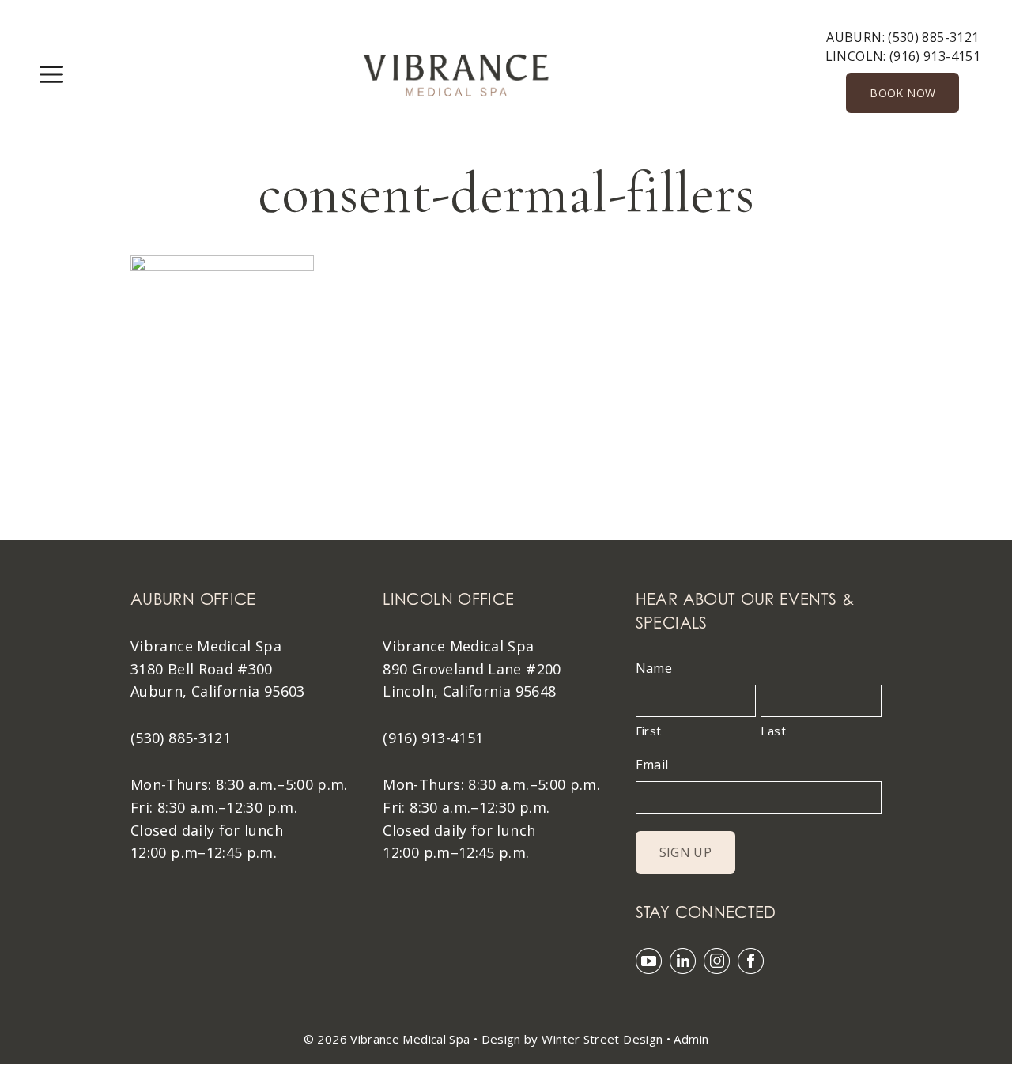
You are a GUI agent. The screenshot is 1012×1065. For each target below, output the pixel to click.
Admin (691, 1039)
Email (652, 764)
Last (773, 730)
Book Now (902, 92)
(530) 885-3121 (933, 37)
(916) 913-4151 (934, 56)
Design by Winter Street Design (572, 1039)
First (649, 730)
